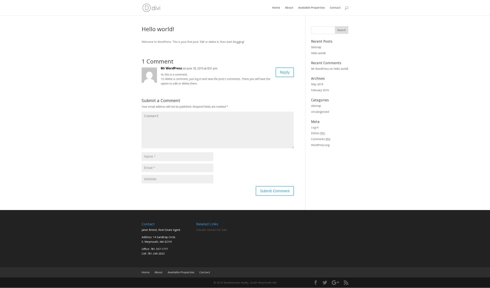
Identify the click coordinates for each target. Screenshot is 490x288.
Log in (315, 127)
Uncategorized (320, 112)
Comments (320, 139)
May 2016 (317, 84)
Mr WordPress (171, 68)
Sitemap (316, 47)
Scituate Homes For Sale (211, 230)
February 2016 (320, 90)
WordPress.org (320, 145)
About (289, 7)
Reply (285, 72)
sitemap (316, 106)
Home (276, 7)
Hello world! (318, 53)
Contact (335, 7)
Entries (318, 133)
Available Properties (311, 7)
